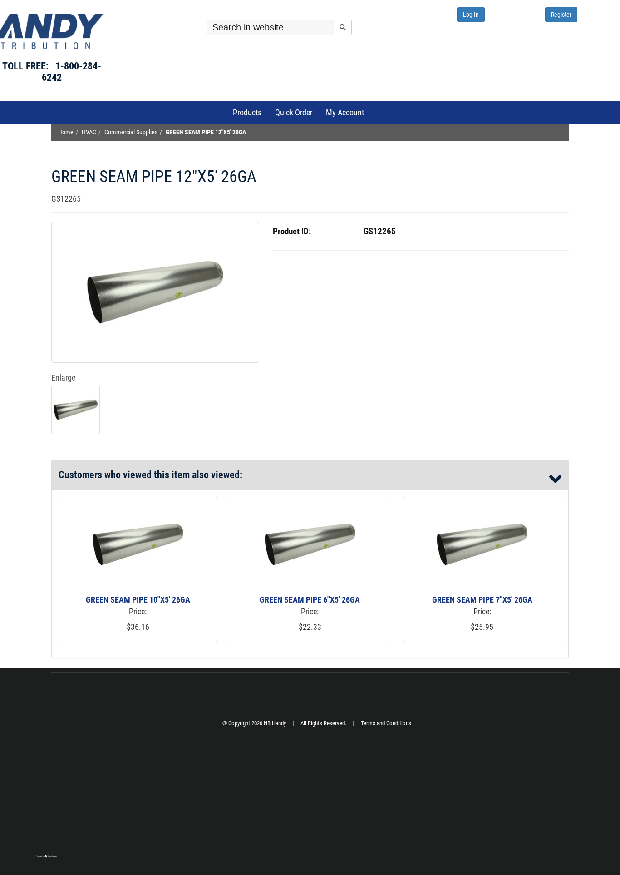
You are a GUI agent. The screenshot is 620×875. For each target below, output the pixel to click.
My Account (345, 112)
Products (247, 112)
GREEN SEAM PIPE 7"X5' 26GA (482, 599)
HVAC (89, 132)
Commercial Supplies (130, 132)
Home (66, 132)
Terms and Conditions (386, 723)
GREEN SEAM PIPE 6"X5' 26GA (310, 599)
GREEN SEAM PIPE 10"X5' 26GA (138, 599)
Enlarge (63, 377)
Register (561, 14)
